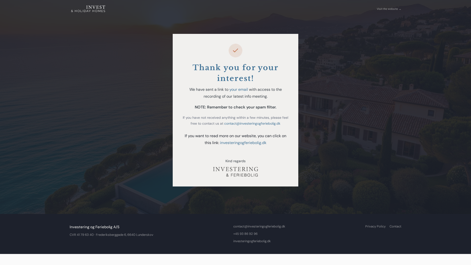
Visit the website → (389, 9)
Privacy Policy (375, 226)
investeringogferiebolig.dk (243, 142)
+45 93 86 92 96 (245, 234)
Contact (395, 226)
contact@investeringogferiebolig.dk (252, 123)
